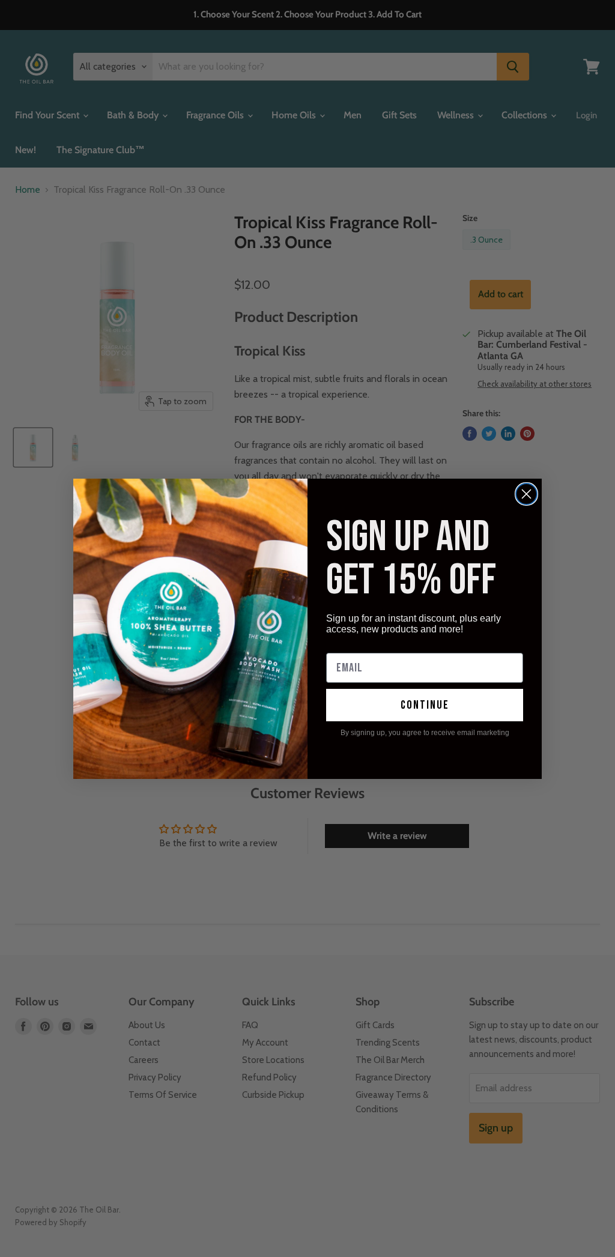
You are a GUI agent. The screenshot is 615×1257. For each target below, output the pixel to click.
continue (425, 705)
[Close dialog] (526, 493)
